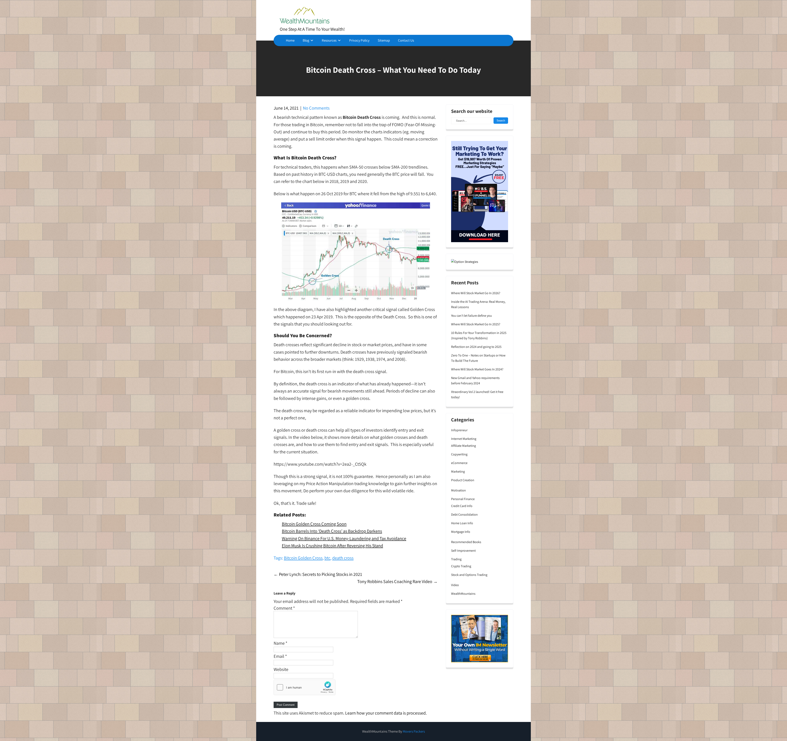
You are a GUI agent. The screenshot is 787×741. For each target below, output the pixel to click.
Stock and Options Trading (469, 575)
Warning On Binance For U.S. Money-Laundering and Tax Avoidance (344, 538)
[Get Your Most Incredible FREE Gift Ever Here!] (479, 191)
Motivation (458, 490)
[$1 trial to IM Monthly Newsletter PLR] (479, 638)
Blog (306, 40)
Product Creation (462, 480)
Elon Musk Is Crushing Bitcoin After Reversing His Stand (332, 545)
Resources (329, 40)
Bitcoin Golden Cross (303, 558)
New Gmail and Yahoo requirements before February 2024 (475, 380)
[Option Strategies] (464, 261)
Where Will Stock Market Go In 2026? (475, 293)
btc (327, 558)
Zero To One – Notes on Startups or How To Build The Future (478, 358)
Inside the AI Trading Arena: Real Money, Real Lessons (478, 304)
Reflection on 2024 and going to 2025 (476, 347)
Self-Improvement (463, 550)
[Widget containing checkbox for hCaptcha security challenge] (304, 687)
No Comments (316, 108)
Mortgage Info (460, 532)
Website (281, 669)
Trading (456, 559)
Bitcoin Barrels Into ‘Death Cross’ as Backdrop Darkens (332, 531)
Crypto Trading (461, 566)
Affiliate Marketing (463, 446)
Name (280, 643)
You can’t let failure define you (471, 315)
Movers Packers (414, 731)
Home (290, 40)
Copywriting (459, 454)
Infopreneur (459, 430)
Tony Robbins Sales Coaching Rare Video (397, 581)
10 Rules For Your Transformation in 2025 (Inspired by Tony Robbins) (478, 335)
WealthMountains (463, 593)
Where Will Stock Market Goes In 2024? (477, 369)
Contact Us (406, 40)
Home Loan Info (462, 523)
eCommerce (459, 463)
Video (455, 585)
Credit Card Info (461, 506)
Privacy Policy (359, 40)
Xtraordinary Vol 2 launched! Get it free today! (477, 394)
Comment (284, 608)
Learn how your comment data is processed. (386, 713)
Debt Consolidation (464, 514)
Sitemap (384, 40)
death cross (343, 558)
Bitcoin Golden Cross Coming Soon (314, 524)
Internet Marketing (463, 439)
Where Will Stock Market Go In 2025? (475, 324)
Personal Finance (463, 499)
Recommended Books (466, 542)
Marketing (458, 471)
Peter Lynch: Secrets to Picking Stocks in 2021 (318, 574)
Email (280, 656)
